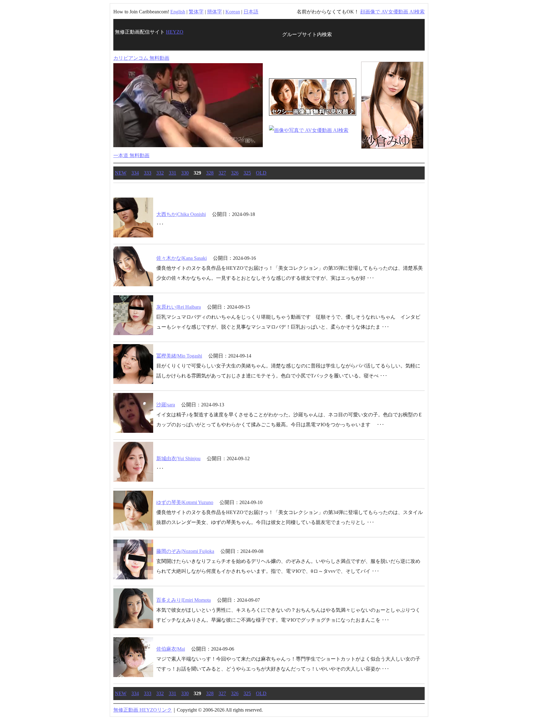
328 (210, 172)
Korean (232, 11)
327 (222, 172)
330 (185, 172)
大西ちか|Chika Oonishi (181, 214)
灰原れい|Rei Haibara (178, 307)
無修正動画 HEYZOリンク (142, 710)
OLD (261, 172)
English (177, 11)
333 (147, 172)
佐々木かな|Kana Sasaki (181, 258)
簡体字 (214, 11)
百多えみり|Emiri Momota (183, 600)
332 (160, 172)
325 (247, 172)
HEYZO (174, 32)
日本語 (250, 11)
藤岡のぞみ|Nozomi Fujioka (185, 551)
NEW (120, 172)
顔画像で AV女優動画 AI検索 (392, 11)
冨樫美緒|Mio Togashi (179, 355)
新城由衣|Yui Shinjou (178, 458)
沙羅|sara (165, 404)
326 (234, 172)
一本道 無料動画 (131, 155)
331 (172, 172)
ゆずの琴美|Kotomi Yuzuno (184, 502)
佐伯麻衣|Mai (170, 649)
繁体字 (196, 11)
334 (135, 172)
